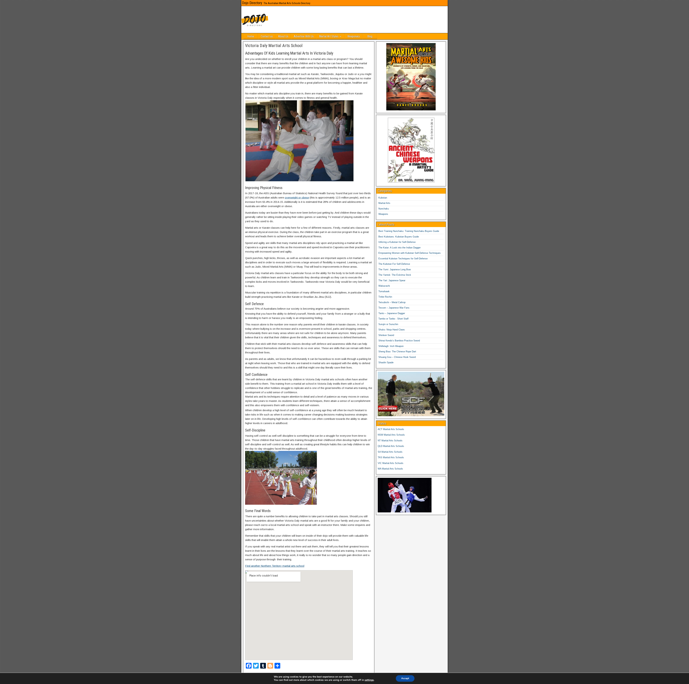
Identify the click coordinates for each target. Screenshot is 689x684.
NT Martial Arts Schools (390, 440)
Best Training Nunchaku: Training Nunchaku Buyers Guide (408, 231)
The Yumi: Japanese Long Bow (394, 269)
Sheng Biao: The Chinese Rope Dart (397, 351)
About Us (283, 36)
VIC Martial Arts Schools (390, 463)
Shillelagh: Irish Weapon (391, 346)
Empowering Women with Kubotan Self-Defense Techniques (409, 253)
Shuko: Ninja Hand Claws (391, 329)
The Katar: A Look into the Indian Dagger (399, 247)
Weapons (383, 214)
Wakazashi (384, 285)
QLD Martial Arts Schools (391, 446)
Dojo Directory (252, 3)
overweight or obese (297, 197)
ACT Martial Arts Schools (391, 429)
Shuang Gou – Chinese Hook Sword (397, 357)
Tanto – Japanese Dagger (391, 313)
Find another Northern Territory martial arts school (274, 565)
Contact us (267, 36)
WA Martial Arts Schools (390, 468)
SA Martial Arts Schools (390, 451)
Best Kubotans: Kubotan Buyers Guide (398, 236)
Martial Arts (384, 203)
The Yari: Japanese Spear (391, 280)
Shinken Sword (386, 335)
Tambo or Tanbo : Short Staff (393, 318)
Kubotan (382, 197)
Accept (405, 678)
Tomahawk (384, 291)
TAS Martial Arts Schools (391, 457)
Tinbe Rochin (385, 296)
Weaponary (353, 36)
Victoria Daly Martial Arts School (274, 45)
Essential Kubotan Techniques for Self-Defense (403, 258)
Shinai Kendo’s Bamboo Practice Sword (399, 340)
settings (369, 680)
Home (250, 36)
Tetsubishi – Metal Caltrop (392, 302)
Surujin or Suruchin (388, 324)
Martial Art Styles (328, 36)
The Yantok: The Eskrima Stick (394, 275)
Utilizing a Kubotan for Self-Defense (397, 242)
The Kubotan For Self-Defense (394, 264)
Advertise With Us (304, 36)
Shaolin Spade (385, 362)
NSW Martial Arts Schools (391, 434)
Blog (369, 36)
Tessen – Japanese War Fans (393, 307)
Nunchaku (383, 208)
